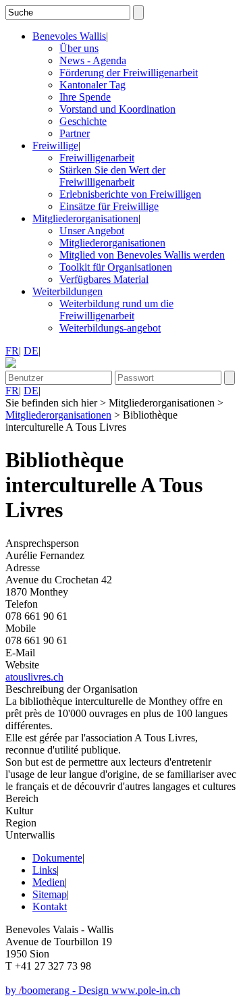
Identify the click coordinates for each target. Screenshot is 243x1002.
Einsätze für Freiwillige (109, 206)
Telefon (21, 604)
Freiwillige (55, 145)
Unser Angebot (91, 230)
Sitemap (49, 894)
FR (12, 351)
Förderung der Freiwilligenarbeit (128, 72)
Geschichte (83, 121)
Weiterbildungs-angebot (110, 328)
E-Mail (20, 652)
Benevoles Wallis (69, 36)
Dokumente (57, 858)
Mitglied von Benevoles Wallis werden (142, 255)
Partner (74, 133)
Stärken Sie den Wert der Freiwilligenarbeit (112, 176)
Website (22, 664)
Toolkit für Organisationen (115, 267)
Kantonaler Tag (92, 84)
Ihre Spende (85, 97)
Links (44, 870)
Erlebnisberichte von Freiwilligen (130, 194)
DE (31, 351)
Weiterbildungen (67, 291)
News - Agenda (92, 60)
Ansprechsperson (42, 543)
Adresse (22, 567)
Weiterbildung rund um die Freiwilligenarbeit (116, 309)
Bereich (21, 798)
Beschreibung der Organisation (71, 689)
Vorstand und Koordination (117, 109)
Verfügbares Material (103, 279)
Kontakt (49, 906)
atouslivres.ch (34, 677)
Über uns (79, 48)
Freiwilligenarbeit (96, 157)
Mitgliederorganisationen (85, 218)
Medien (48, 882)
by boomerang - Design (58, 990)
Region (20, 822)
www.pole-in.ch (145, 990)
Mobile (20, 628)
